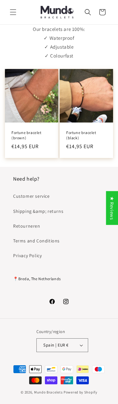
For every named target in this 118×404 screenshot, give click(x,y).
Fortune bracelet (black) (81, 135)
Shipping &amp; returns (38, 211)
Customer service (31, 196)
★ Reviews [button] (112, 208)
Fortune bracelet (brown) (26, 135)
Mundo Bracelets (48, 392)
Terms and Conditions (36, 241)
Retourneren (26, 226)
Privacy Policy (27, 255)
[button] (13, 12)
